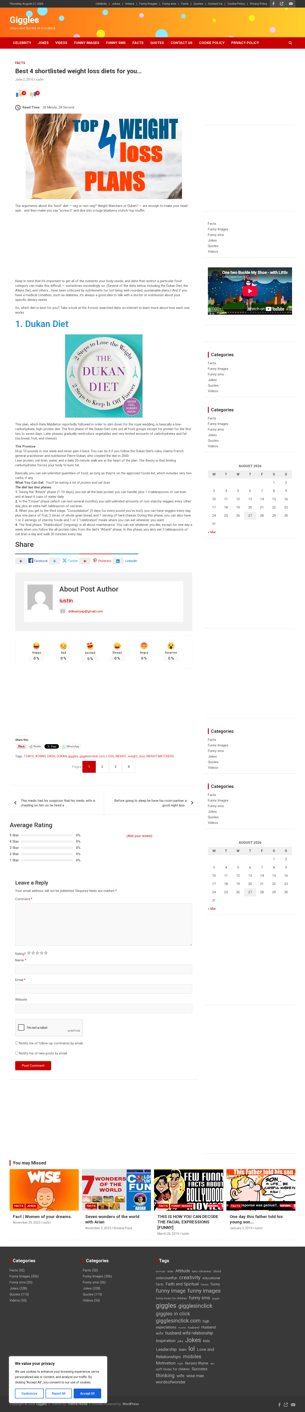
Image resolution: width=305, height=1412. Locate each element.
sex (212, 1363)
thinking (165, 1375)
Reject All (58, 1393)
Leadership (166, 1349)
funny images (204, 1291)
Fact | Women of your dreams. (42, 1216)
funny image (171, 1291)
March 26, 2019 (168, 1233)
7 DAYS (28, 756)
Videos (129, 3)
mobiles (192, 1357)
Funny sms (169, 3)
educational (211, 1278)
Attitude (182, 1270)
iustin (40, 79)
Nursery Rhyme (196, 1363)
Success (199, 1368)
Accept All (87, 1393)
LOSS (110, 756)
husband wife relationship (189, 1333)
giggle (215, 1298)
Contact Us (215, 3)
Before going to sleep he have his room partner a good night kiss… (151, 803)
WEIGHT (121, 756)
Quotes (198, 3)
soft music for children (173, 1369)
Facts (184, 3)
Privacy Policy (258, 3)
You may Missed (29, 1163)
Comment (23, 899)
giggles (73, 756)
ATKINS (40, 756)
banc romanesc (201, 1271)
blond (217, 1271)
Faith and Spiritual (182, 1284)
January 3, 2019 (241, 1228)
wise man (195, 1375)
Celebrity (101, 3)
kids (206, 1341)
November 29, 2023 (26, 1222)
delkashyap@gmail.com (85, 611)
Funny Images (148, 3)
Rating (20, 954)
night (180, 1363)
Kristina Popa (123, 1228)
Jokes (116, 3)
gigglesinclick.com (92, 756)
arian (170, 1271)
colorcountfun (166, 1278)
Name (20, 960)
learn (182, 1349)
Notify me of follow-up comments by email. (51, 1043)
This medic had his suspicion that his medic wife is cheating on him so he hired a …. (58, 803)
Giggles (24, 20)
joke (180, 1341)
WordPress (131, 1404)
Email (20, 980)
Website (21, 1000)
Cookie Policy (236, 3)
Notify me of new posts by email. (43, 1053)
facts (159, 1284)
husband (193, 1327)
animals (160, 1271)
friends (205, 1284)
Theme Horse (77, 1404)
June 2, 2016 (24, 79)
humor (182, 1327)
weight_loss (136, 756)
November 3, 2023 (98, 1228)
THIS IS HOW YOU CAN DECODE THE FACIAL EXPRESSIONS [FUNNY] (187, 1222)
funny (215, 1284)
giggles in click (173, 1313)
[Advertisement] (103, 247)
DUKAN (62, 756)
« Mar (212, 532)
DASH (51, 756)
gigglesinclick (195, 1305)
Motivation (165, 1363)
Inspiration (165, 1340)
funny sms (199, 1297)
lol (191, 1348)
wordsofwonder (171, 1382)
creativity (190, 1278)
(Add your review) (139, 836)
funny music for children (171, 1298)
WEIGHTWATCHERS (160, 756)
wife (180, 1375)
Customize (29, 1393)
